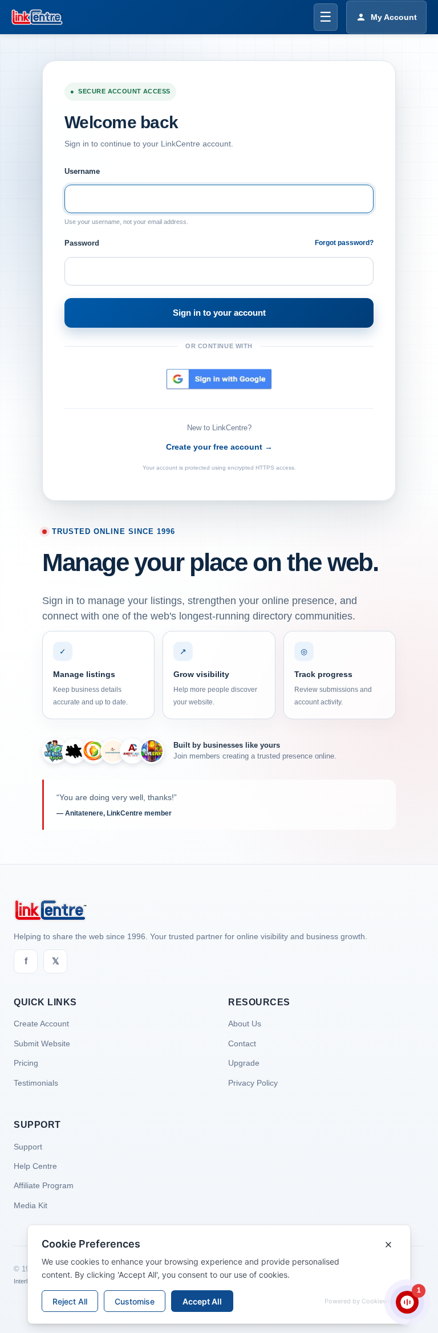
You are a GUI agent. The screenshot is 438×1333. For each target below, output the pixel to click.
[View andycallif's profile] (132, 751)
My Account (394, 17)
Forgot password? (344, 243)
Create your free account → (219, 446)
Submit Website (42, 1043)
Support (28, 1146)
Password (81, 243)
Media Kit (30, 1205)
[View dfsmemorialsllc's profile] (93, 751)
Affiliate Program (44, 1185)
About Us (244, 1023)
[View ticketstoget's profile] (151, 751)
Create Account (41, 1023)
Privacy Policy (253, 1082)
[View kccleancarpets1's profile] (54, 751)
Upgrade (243, 1062)
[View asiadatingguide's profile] (112, 751)
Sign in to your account (219, 312)
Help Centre (35, 1166)
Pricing (26, 1062)
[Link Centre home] (37, 17)
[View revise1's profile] (74, 751)
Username (82, 171)
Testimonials (36, 1082)
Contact (242, 1043)
